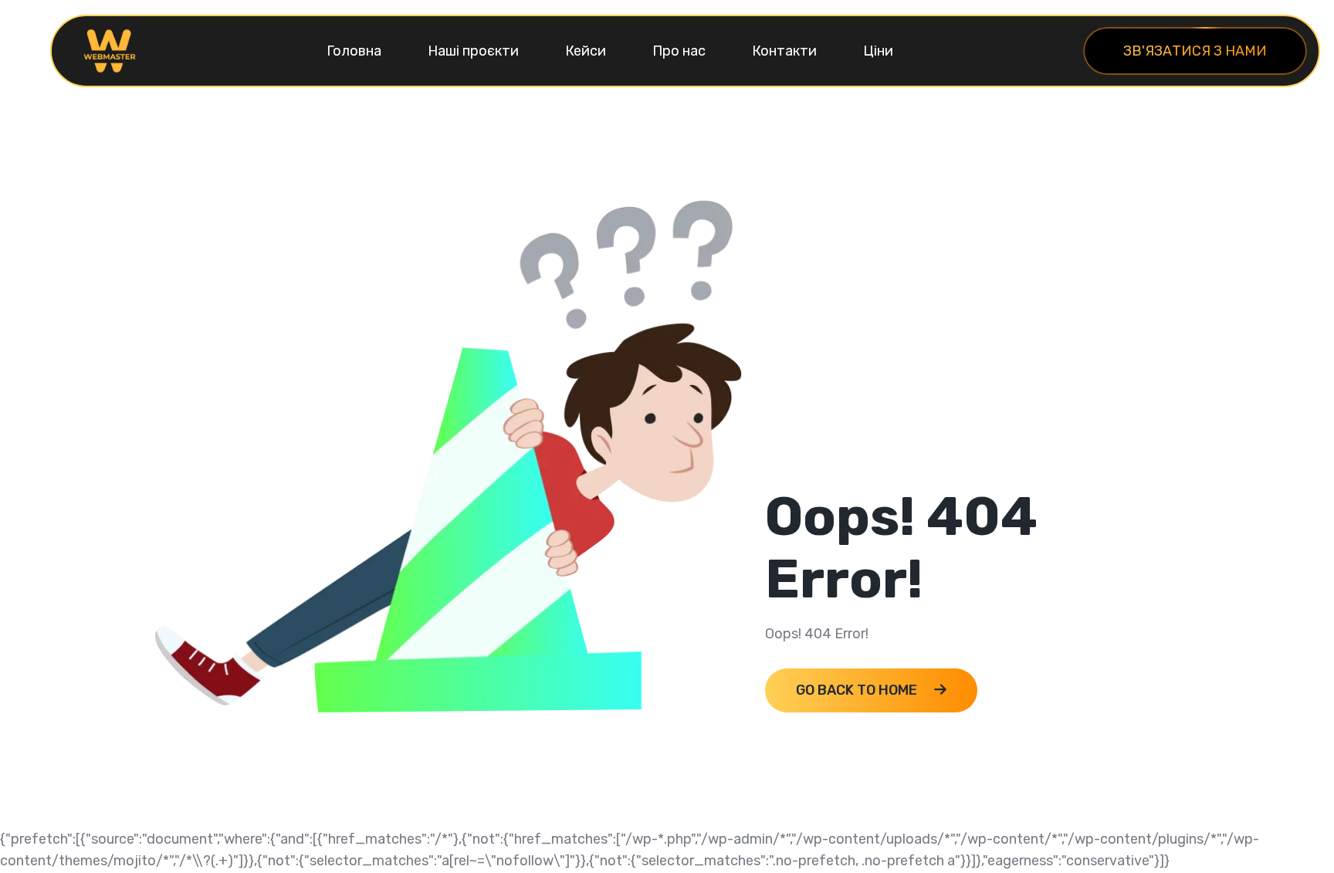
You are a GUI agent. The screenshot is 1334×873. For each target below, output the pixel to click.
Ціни (878, 50)
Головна (354, 50)
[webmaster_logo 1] (110, 50)
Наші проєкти (473, 50)
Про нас (679, 50)
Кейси (585, 50)
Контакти (784, 50)
